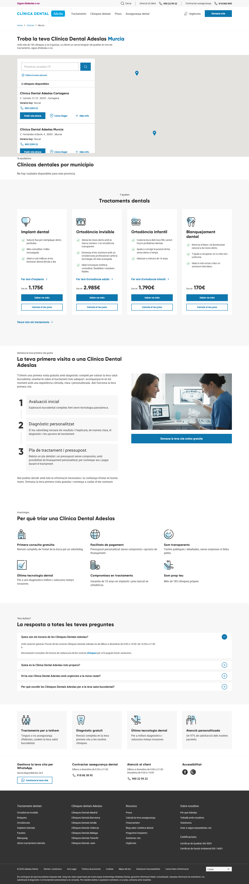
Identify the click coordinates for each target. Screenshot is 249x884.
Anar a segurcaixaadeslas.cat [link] (195, 827)
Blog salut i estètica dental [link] (139, 827)
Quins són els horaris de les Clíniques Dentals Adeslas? (54, 637)
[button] (218, 13)
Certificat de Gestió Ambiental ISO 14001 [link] (201, 848)
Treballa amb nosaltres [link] (192, 817)
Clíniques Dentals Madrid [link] (84, 812)
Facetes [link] (21, 832)
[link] (125, 3)
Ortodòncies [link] (23, 822)
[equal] (185, 772)
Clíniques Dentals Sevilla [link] (84, 822)
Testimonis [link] (186, 822)
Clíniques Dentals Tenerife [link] (84, 838)
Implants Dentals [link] (26, 827)
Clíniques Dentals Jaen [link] (83, 843)
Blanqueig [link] (22, 838)
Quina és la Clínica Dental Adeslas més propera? (50, 665)
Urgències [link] (131, 843)
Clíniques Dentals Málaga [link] (84, 832)
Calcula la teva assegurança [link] (140, 817)
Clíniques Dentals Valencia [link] (85, 827)
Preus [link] (129, 812)
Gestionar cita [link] (133, 838)
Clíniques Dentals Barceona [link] (85, 817)
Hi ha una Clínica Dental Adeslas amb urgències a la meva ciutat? (61, 676)
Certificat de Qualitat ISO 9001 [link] (196, 843)
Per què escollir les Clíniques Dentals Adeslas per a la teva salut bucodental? (68, 687)
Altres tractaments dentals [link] (31, 843)
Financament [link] (133, 822)
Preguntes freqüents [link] (136, 832)
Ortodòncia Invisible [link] (27, 812)
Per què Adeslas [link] (188, 812)
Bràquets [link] (22, 817)
